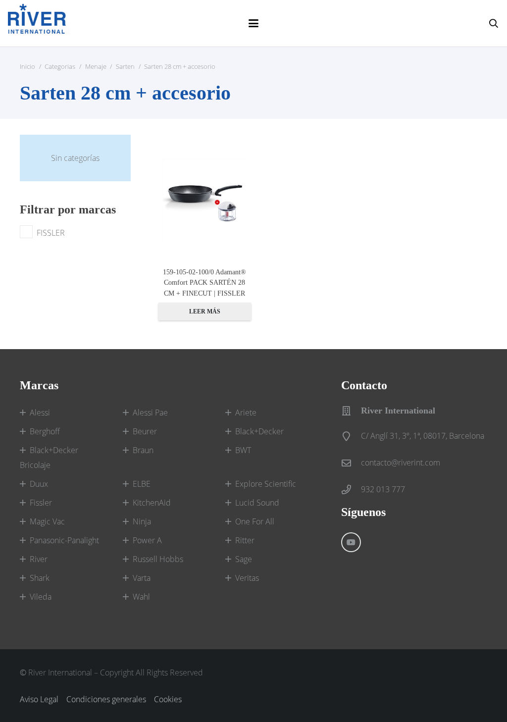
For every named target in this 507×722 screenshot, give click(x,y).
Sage (243, 559)
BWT (243, 450)
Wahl (141, 596)
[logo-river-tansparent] (39, 23)
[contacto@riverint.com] (351, 462)
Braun (143, 450)
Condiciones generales (106, 699)
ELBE (142, 483)
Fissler (41, 502)
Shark (40, 577)
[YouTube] (351, 542)
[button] (253, 23)
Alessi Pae (150, 412)
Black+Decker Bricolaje (49, 457)
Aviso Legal (39, 699)
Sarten (125, 66)
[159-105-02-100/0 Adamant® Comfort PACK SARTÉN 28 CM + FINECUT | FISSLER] (204, 200)
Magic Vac (47, 521)
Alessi (40, 412)
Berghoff (45, 431)
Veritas (247, 577)
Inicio (27, 66)
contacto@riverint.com (400, 462)
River (39, 559)
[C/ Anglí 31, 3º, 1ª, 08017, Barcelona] (351, 436)
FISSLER (51, 232)
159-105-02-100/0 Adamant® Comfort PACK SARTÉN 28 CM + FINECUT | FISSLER (204, 282)
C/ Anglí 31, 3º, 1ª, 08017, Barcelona (422, 435)
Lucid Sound (257, 502)
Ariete (245, 412)
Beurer (145, 431)
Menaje (95, 66)
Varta (142, 577)
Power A (147, 540)
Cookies (168, 699)
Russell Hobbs (158, 559)
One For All (254, 521)
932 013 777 (383, 489)
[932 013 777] (351, 489)
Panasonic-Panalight (64, 540)
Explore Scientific (265, 483)
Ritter (244, 540)
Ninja (142, 521)
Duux (39, 483)
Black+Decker (259, 431)
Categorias (60, 66)
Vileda (40, 596)
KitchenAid (152, 502)
